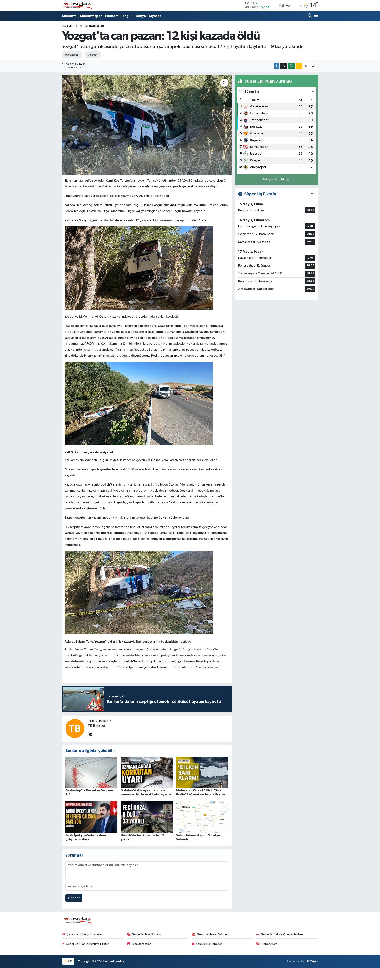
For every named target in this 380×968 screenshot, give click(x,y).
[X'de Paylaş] (283, 66)
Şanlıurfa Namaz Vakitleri (213, 934)
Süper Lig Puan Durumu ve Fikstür (87, 943)
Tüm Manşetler (141, 943)
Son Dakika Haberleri (209, 943)
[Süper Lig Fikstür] (313, 194)
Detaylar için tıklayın (276, 179)
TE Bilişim (312, 961)
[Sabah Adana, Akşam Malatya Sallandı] (202, 817)
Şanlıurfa (69, 16)
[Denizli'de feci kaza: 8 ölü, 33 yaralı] (147, 817)
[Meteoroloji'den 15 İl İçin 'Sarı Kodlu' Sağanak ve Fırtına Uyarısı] (202, 772)
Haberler (68, 26)
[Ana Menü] (315, 16)
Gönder (74, 898)
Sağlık (127, 16)
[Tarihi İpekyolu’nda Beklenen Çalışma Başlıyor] (91, 817)
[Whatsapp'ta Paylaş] (291, 66)
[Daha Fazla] (299, 66)
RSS (70, 961)
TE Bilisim (96, 726)
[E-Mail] (91, 735)
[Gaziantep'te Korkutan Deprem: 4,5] (91, 772)
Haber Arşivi (269, 943)
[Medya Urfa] (77, 5)
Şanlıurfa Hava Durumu (146, 934)
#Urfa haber (71, 54)
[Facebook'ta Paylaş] (276, 66)
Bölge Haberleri (91, 26)
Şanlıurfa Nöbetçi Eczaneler (84, 934)
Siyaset (155, 16)
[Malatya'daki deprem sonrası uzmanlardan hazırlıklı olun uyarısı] (147, 772)
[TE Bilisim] (74, 728)
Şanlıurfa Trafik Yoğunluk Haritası (282, 934)
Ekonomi (112, 16)
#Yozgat (92, 54)
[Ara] (310, 16)
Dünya (141, 16)
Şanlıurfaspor (91, 16)
